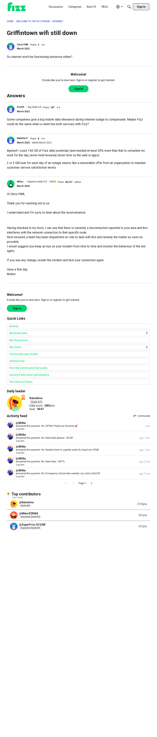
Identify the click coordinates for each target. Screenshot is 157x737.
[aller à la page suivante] (91, 483)
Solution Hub (17, 361)
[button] (11, 46)
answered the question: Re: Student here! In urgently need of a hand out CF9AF (57, 449)
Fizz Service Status (21, 381)
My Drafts (78, 347)
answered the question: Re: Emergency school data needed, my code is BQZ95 (58, 473)
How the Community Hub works (28, 367)
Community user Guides (23, 354)
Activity (13, 326)
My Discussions (18, 340)
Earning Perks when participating (29, 374)
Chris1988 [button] (22, 44)
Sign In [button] (78, 88)
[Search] (129, 6)
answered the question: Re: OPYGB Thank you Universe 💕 (47, 426)
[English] (17, 6)
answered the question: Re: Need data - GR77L (40, 461)
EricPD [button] (20, 107)
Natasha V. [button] (22, 138)
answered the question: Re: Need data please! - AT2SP (44, 438)
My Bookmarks (78, 333)
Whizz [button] (20, 181)
